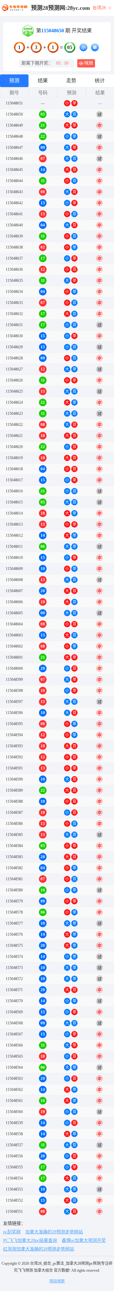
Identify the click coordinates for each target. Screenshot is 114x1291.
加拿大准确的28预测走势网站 (54, 1232)
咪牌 (88, 63)
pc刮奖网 (12, 1232)
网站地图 (57, 1281)
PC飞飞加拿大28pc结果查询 (30, 1240)
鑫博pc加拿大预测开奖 (84, 1240)
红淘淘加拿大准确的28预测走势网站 (38, 1249)
